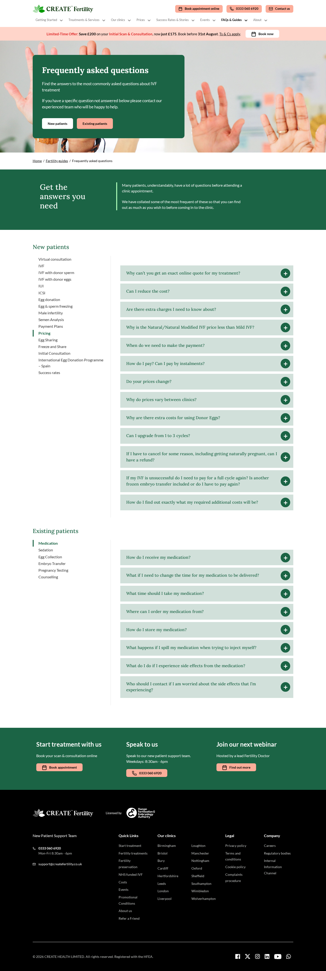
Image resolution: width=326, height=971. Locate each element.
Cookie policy (235, 867)
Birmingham (167, 846)
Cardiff (163, 868)
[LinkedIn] (267, 956)
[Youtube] (278, 956)
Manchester (200, 853)
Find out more (239, 767)
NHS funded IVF (131, 874)
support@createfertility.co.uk (60, 864)
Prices (141, 20)
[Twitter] (247, 956)
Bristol (163, 853)
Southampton (201, 883)
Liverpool (165, 899)
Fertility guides (57, 161)
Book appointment (63, 767)
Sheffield (197, 876)
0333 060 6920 (150, 773)
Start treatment (130, 846)
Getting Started (46, 20)
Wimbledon (200, 891)
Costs (123, 882)
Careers (270, 846)
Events (205, 20)
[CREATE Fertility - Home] (63, 9)
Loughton (198, 846)
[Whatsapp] (288, 956)
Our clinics (118, 20)
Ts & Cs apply (229, 34)
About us (125, 911)
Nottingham (200, 861)
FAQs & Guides (231, 20)
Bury (161, 861)
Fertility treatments (133, 853)
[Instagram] (257, 956)
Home (37, 161)
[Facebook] (237, 956)
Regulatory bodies (277, 853)
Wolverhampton (203, 899)
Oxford (196, 868)
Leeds (162, 883)
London (163, 891)
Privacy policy (235, 846)
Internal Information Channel (273, 867)
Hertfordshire (168, 876)
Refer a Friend (129, 918)
